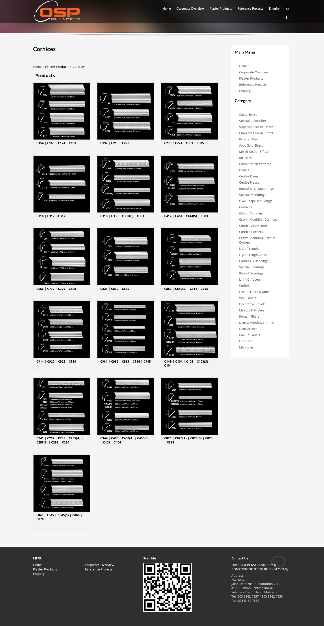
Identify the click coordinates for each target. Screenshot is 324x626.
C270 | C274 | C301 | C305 (184, 143)
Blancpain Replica (13, 624)
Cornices (79, 67)
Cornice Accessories (253, 226)
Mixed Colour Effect (253, 151)
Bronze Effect (249, 139)
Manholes (246, 347)
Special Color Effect (253, 121)
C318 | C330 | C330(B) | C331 (122, 216)
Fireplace (246, 341)
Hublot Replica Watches (70, 624)
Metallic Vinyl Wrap (184, 624)
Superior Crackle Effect (256, 127)
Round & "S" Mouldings (256, 188)
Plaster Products (221, 8)
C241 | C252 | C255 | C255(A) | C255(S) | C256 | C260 (59, 440)
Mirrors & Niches (251, 310)
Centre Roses (249, 176)
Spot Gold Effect (251, 145)
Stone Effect (248, 114)
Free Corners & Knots (254, 292)
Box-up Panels (249, 335)
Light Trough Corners (254, 255)
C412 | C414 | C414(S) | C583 (186, 216)
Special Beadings (251, 267)
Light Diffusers (250, 279)
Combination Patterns (255, 164)
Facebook (286, 17)
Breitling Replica (39, 624)
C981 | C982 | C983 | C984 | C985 (125, 361)
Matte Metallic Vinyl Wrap (257, 624)
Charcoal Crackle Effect (256, 133)
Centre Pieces (249, 182)
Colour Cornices (251, 213)
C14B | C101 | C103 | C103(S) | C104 (187, 363)
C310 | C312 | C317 (50, 216)
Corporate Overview (190, 8)
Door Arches (248, 329)
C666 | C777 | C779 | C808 (56, 289)
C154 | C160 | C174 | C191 (56, 143)
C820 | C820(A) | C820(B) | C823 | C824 (188, 440)
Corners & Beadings (253, 261)
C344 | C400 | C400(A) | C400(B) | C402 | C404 (124, 440)
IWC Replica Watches (103, 624)
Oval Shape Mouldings (255, 201)
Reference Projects (250, 8)
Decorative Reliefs (252, 304)
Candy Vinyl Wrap (156, 624)
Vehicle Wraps (312, 624)
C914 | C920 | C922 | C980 (56, 361)
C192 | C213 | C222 (114, 143)
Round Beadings (251, 273)
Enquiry (274, 8)
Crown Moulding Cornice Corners (257, 240)
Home (166, 8)
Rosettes (245, 158)
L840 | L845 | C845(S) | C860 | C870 (59, 517)
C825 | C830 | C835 (114, 289)
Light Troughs (249, 248)
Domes (244, 170)
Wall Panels (247, 298)
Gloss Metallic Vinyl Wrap (218, 624)
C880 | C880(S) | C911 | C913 (186, 289)
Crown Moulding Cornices (258, 219)
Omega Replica (131, 624)
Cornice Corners (251, 232)
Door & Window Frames (256, 322)
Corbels (244, 285)
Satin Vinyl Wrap (288, 624)
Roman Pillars (249, 316)
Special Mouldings (252, 195)
